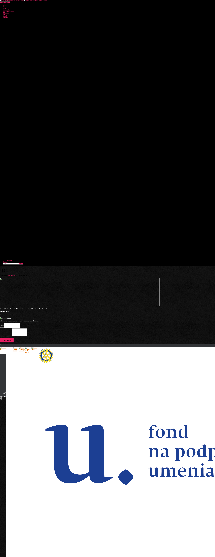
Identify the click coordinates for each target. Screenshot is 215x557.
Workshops (6, 13)
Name (2, 324)
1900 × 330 (44, 308)
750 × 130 (17, 308)
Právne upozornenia (8, 393)
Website (2, 327)
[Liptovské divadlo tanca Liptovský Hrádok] (24, 0)
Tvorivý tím (6, 10)
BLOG (5, 14)
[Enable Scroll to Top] (1, 398)
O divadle (9, 260)
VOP (4, 392)
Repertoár (6, 7)
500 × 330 (37, 308)
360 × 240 (30, 308)
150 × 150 (5, 308)
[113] (80, 305)
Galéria (5, 16)
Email (2, 325)
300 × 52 (11, 308)
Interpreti (5, 8)
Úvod (4, 5)
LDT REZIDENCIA (9, 11)
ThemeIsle (15, 396)
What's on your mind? (6, 336)
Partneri (5, 262)
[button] (109, 259)
